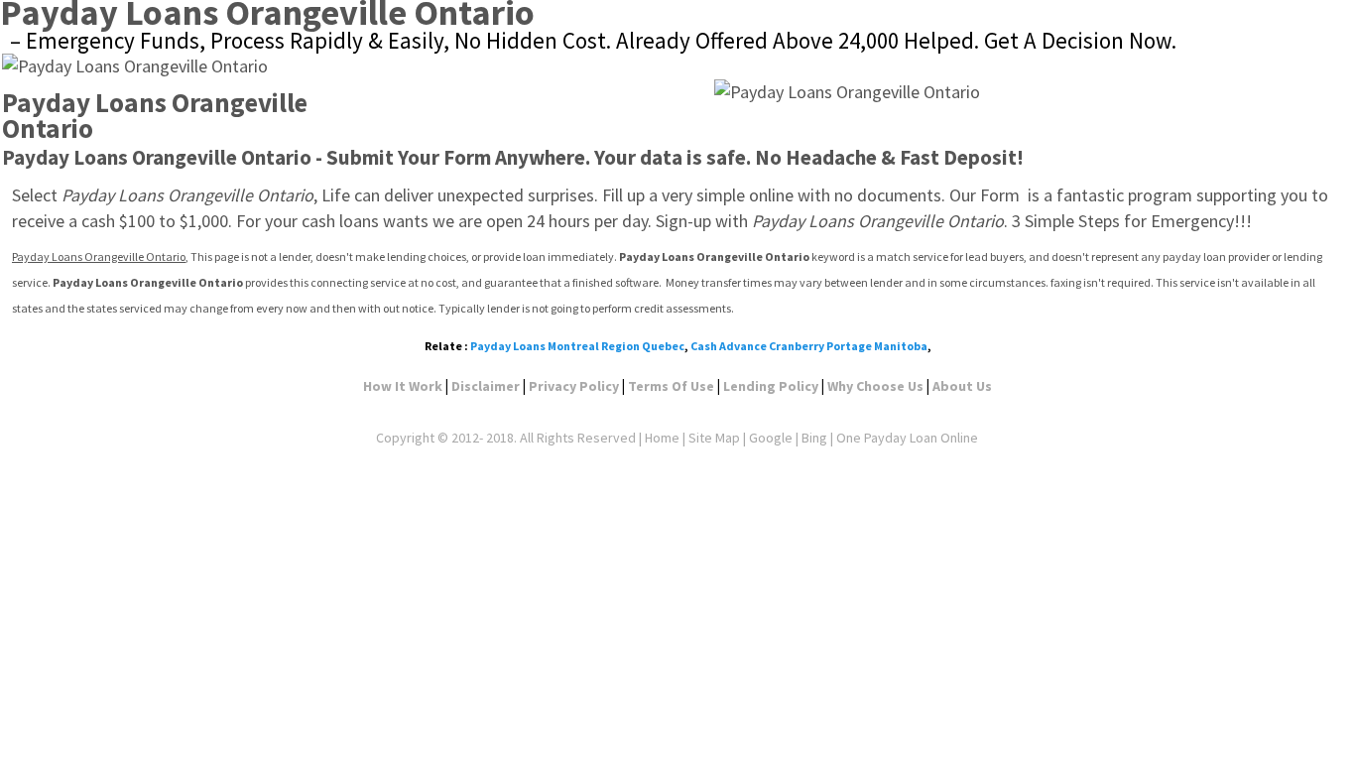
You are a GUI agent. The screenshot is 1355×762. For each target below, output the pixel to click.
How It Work (402, 386)
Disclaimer (485, 386)
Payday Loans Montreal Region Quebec (577, 345)
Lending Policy (770, 386)
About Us (962, 386)
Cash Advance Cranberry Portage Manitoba (808, 345)
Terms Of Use (671, 386)
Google (771, 437)
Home (662, 437)
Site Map (714, 437)
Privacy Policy (574, 386)
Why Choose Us (875, 386)
